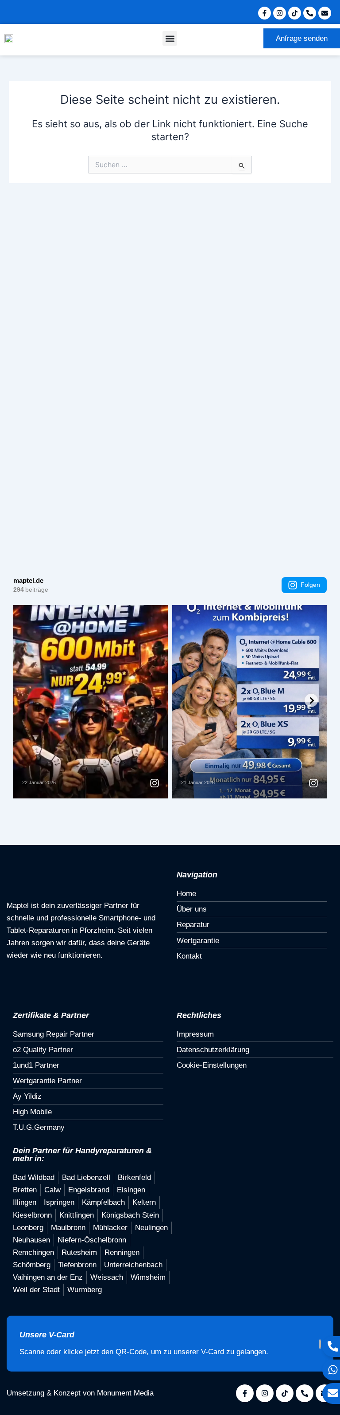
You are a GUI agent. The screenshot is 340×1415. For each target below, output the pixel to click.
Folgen (310, 584)
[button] (169, 38)
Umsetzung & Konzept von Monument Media (80, 1393)
